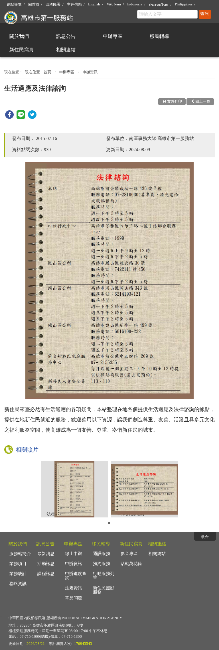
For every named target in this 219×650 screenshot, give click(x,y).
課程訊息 (45, 573)
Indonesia (134, 4)
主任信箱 (74, 4)
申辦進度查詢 (75, 575)
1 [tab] (110, 525)
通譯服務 (101, 553)
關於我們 (19, 36)
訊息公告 (66, 36)
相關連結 (66, 49)
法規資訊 (73, 588)
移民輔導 (159, 36)
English (94, 4)
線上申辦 (73, 553)
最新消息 (45, 553)
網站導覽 (14, 4)
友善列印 (174, 101)
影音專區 (129, 553)
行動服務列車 (103, 575)
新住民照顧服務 (103, 590)
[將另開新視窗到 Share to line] (21, 117)
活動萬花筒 (131, 563)
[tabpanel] (74, 489)
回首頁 (33, 4)
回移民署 (53, 4)
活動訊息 (45, 563)
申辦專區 (112, 36)
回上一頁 (202, 101)
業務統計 (18, 573)
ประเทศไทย (158, 5)
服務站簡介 (20, 553)
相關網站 (157, 553)
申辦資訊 (90, 72)
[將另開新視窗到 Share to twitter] (32, 117)
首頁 (47, 72)
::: (6, 2)
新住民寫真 (21, 49)
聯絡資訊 (18, 583)
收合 (205, 537)
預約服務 (101, 563)
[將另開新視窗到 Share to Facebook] (9, 117)
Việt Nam (114, 4)
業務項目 (18, 563)
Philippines (183, 4)
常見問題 (73, 598)
